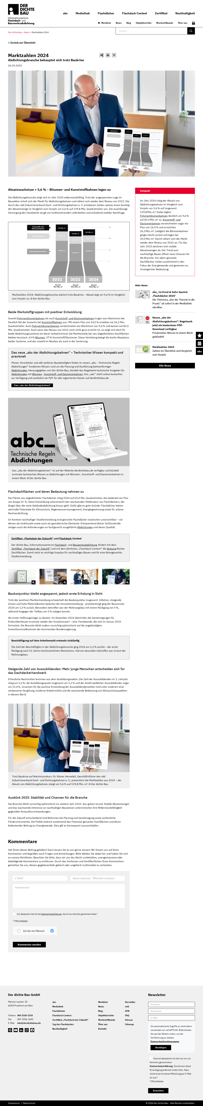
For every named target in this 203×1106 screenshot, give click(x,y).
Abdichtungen (19, 370)
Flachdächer (58, 1011)
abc (199, 351)
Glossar (129, 1019)
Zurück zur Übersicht (22, 42)
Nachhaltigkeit (59, 1028)
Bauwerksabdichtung (85, 544)
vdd (127, 1006)
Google (10, 1030)
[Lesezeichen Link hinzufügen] (114, 55)
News (119, 22)
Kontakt (102, 1028)
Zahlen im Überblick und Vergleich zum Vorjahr (172, 350)
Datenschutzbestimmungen (165, 1041)
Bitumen (40, 337)
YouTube (16, 1030)
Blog (128, 22)
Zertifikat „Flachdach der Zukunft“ (32, 538)
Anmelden (158, 1090)
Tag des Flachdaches (63, 1024)
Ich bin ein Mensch (34, 930)
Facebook (32, 1030)
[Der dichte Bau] (21, 14)
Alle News (165, 365)
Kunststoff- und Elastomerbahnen (74, 318)
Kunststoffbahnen (52, 322)
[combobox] (155, 30)
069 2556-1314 (25, 1015)
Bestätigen (160, 1047)
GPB (127, 1011)
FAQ (127, 1015)
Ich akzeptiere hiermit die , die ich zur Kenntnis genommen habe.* (57, 914)
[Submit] (191, 30)
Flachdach (65, 538)
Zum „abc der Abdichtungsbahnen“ (32, 385)
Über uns (182, 22)
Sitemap (129, 1024)
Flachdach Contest (61, 1015)
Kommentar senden (29, 944)
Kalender (199, 343)
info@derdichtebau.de (29, 1023)
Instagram (27, 1030)
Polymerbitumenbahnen (31, 318)
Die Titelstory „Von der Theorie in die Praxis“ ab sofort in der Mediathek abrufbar (173, 299)
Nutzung (111, 548)
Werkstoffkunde (164, 22)
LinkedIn (21, 1030)
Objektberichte (143, 22)
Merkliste (106, 22)
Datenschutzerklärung (51, 914)
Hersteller (130, 1002)
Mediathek (57, 1006)
